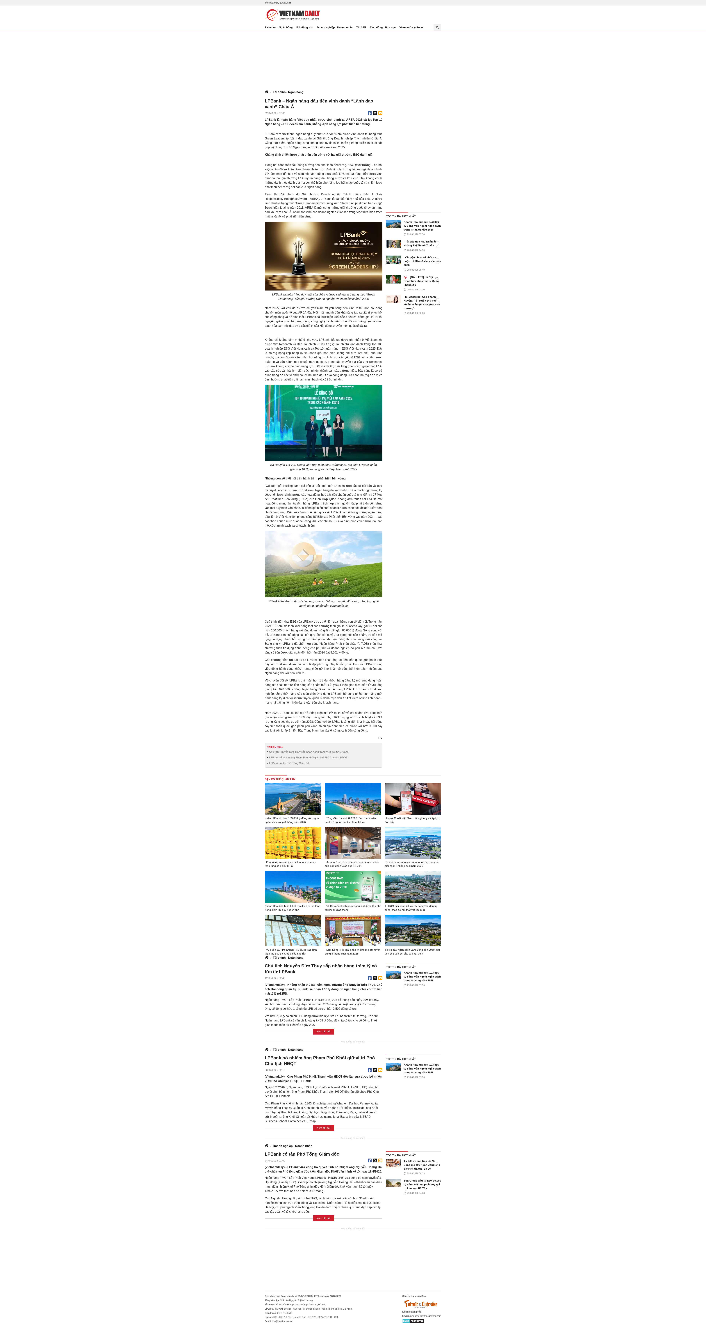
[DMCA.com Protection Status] (413, 1321)
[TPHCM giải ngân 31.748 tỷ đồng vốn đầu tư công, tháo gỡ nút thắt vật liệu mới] (413, 886)
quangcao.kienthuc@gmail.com (425, 1316)
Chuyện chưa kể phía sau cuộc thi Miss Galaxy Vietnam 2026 (422, 261)
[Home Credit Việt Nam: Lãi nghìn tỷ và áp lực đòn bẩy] (413, 799)
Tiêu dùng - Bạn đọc (383, 27)
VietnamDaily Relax (411, 27)
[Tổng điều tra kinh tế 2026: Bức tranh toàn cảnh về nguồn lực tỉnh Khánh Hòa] (353, 799)
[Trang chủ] (266, 92)
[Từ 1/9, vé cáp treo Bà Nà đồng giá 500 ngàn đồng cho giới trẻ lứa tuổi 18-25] (393, 1163)
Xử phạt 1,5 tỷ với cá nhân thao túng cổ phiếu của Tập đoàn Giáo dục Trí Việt (352, 863)
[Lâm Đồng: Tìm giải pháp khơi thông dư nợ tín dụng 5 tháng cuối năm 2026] (353, 931)
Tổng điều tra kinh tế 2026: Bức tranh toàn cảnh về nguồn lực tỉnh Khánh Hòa (350, 820)
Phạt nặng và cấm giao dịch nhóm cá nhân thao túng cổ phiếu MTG (290, 863)
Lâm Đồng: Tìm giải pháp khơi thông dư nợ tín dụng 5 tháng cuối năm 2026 (352, 951)
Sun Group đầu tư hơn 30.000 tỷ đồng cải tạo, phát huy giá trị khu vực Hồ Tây (422, 1184)
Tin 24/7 (361, 27)
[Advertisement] (353, 58)
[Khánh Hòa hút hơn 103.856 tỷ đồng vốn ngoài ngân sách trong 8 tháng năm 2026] (393, 224)
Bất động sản (304, 27)
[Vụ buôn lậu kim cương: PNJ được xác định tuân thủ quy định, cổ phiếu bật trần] (293, 930)
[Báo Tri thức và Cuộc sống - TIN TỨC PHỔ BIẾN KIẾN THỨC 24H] (421, 1304)
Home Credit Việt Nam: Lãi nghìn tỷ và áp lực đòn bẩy (412, 820)
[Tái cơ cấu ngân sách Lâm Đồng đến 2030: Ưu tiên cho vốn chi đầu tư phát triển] (413, 930)
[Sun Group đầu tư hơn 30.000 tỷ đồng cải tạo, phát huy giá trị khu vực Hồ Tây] (393, 1183)
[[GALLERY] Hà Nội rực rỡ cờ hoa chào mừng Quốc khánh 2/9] (393, 279)
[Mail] (380, 113)
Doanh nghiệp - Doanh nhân (335, 27)
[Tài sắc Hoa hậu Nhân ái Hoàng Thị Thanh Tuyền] (393, 244)
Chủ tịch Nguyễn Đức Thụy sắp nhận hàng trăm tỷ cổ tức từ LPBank (308, 751)
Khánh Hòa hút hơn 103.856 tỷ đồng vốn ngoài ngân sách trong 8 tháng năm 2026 (422, 225)
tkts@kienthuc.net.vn (282, 1321)
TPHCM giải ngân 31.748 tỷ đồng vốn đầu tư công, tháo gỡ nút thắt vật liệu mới (411, 907)
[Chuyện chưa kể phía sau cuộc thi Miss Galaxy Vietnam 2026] (393, 260)
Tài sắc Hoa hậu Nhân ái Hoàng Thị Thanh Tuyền (420, 243)
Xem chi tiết (323, 1031)
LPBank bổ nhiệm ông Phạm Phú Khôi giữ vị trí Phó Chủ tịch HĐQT (308, 757)
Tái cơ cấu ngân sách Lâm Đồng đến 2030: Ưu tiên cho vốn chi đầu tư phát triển (412, 951)
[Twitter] (375, 113)
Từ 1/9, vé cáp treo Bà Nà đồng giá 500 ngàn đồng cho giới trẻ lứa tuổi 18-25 (422, 1164)
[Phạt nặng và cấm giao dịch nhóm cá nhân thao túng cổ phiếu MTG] (293, 843)
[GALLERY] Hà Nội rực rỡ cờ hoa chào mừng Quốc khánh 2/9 (421, 281)
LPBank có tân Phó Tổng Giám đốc (289, 763)
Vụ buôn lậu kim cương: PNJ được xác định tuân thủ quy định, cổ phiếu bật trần (291, 951)
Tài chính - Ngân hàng (279, 27)
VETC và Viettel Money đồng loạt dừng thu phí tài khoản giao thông (352, 907)
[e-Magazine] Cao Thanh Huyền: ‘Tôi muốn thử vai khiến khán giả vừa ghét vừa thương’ (422, 302)
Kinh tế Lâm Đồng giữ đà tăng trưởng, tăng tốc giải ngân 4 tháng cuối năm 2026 (412, 863)
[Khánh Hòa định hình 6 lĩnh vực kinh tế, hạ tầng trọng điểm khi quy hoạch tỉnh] (293, 886)
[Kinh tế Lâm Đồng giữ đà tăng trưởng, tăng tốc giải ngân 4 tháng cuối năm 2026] (413, 843)
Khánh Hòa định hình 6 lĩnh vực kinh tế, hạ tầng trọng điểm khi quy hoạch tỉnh (292, 907)
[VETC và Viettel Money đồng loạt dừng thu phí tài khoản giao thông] (353, 887)
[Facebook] (370, 113)
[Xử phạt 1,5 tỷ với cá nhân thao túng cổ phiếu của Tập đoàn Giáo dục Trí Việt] (353, 843)
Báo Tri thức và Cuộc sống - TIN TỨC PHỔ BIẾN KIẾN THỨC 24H (292, 15)
